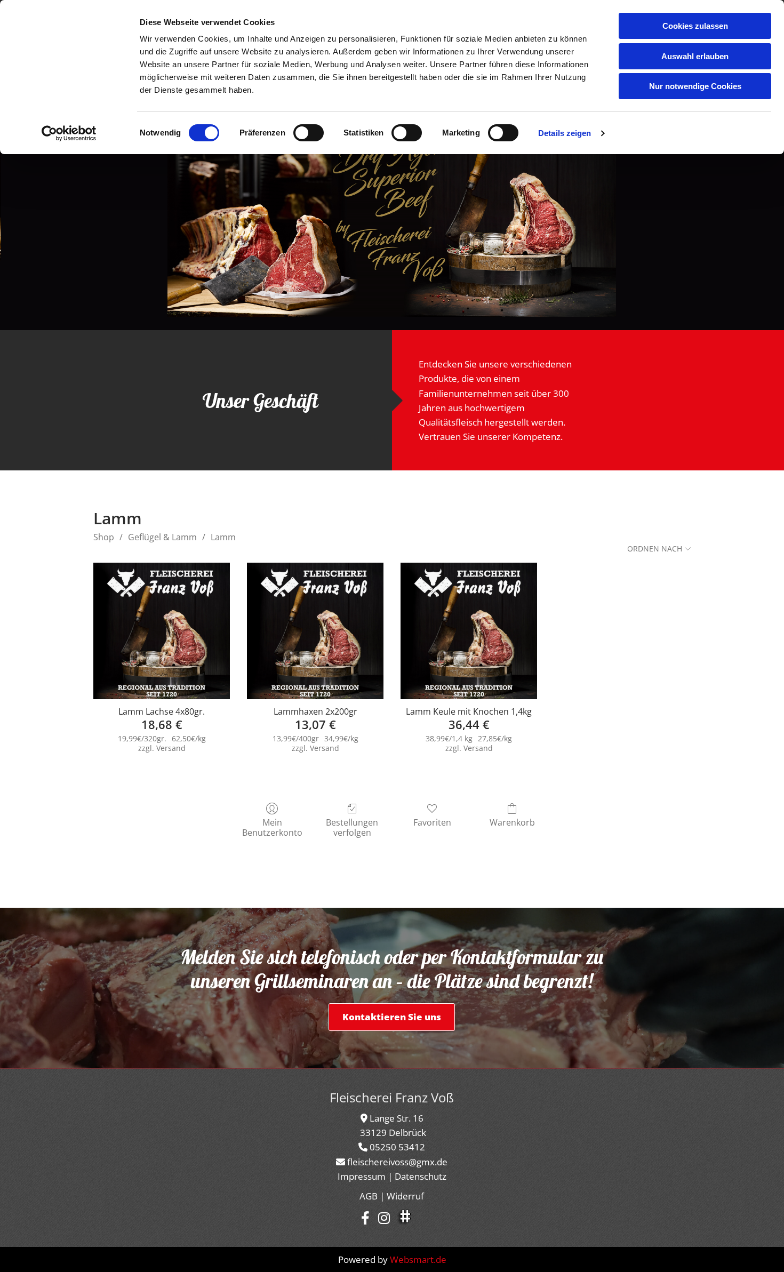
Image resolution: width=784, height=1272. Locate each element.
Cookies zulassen (695, 25)
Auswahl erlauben (695, 56)
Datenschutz (420, 1176)
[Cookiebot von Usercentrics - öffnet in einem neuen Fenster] (69, 133)
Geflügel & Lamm (162, 537)
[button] (392, 1017)
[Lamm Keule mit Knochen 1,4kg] (469, 631)
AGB (368, 1196)
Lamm (223, 537)
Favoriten (432, 822)
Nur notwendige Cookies (695, 86)
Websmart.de (418, 1259)
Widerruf (405, 1196)
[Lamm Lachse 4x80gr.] (161, 631)
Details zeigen (564, 133)
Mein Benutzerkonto (272, 827)
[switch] (308, 132)
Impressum (362, 1176)
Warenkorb (512, 822)
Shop (103, 537)
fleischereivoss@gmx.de (397, 1162)
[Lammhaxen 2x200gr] (315, 631)
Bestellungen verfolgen (352, 827)
